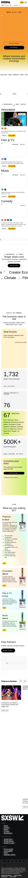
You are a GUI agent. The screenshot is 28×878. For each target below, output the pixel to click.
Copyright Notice (18, 875)
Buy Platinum (14, 47)
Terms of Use (4, 876)
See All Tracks (14, 265)
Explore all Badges (14, 43)
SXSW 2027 (5, 710)
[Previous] (21, 681)
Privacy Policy (13, 876)
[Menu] (25, 2)
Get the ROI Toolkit (13, 473)
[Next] (25, 681)
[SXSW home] (5, 2)
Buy (22, 2)
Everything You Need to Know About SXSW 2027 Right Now (10, 704)
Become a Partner (7, 650)
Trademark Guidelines (6, 875)
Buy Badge (12, 135)
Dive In (4, 135)
